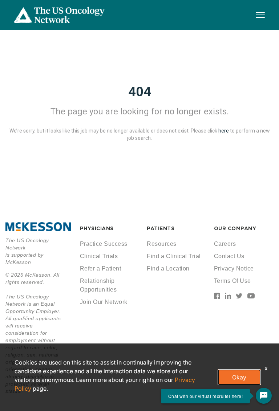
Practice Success (104, 244)
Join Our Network (104, 302)
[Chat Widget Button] (264, 396)
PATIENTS (160, 228)
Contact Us (229, 256)
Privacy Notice (234, 268)
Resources (162, 244)
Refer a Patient (100, 268)
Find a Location (168, 268)
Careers (225, 244)
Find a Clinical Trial (174, 256)
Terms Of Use (232, 281)
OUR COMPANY (235, 228)
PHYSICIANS (97, 228)
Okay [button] (239, 377)
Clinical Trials (99, 256)
